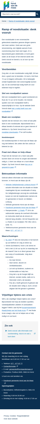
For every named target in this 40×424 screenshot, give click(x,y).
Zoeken (37, 14)
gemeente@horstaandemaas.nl (21, 369)
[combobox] (18, 14)
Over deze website (11, 419)
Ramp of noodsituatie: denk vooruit (22, 21)
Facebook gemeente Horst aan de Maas (21, 208)
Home (4, 21)
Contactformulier (11, 366)
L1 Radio (22, 210)
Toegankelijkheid (23, 416)
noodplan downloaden (11, 132)
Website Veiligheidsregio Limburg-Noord (21, 185)
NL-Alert (10, 240)
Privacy (6, 416)
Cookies (13, 416)
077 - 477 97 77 (16, 230)
